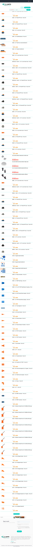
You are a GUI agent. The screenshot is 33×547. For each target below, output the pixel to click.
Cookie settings (26, 545)
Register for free (27, 7)
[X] (15, 542)
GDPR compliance (22, 545)
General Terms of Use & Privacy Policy (15, 545)
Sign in (22, 7)
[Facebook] (14, 542)
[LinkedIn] (11, 542)
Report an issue (30, 545)
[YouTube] (13, 542)
